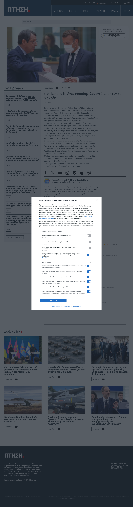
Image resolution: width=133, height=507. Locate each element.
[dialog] (66, 253)
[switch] (89, 235)
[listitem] (66, 232)
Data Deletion (56, 306)
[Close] (98, 200)
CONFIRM (53, 300)
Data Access (66, 306)
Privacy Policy (77, 306)
